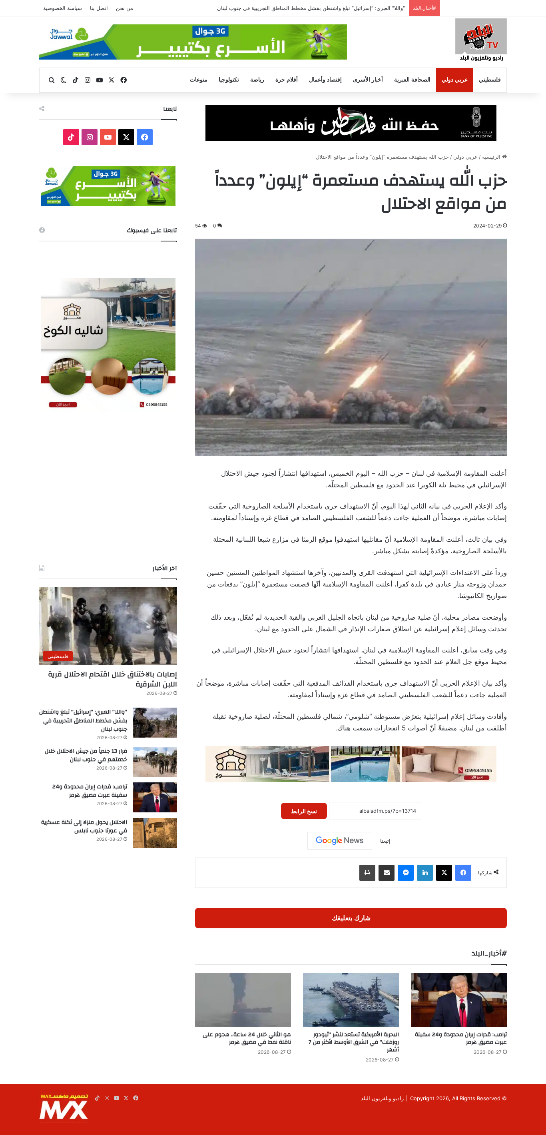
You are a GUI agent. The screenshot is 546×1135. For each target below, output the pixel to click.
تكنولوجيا (229, 80)
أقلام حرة (286, 80)
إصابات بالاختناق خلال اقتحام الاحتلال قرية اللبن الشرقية (112, 679)
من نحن (124, 8)
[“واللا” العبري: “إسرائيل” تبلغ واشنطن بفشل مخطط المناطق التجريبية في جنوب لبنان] (155, 723)
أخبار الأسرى (368, 80)
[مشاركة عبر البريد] (387, 873)
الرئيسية (492, 157)
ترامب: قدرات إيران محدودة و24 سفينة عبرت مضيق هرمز (461, 1038)
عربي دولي (455, 80)
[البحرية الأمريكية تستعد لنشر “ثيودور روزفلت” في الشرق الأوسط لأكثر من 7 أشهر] (351, 1000)
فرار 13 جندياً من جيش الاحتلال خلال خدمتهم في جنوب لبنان (339, 8)
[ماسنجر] (406, 873)
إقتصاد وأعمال (325, 80)
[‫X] (444, 873)
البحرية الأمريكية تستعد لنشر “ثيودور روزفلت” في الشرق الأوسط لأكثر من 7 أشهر (354, 1042)
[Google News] (339, 841)
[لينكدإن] (425, 873)
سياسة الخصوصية (62, 8)
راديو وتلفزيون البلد (382, 1098)
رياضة (257, 80)
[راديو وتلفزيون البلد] (481, 41)
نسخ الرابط (304, 811)
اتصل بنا (99, 8)
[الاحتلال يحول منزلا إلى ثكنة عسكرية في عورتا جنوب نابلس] (155, 833)
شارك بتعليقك (351, 918)
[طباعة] (367, 873)
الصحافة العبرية (412, 80)
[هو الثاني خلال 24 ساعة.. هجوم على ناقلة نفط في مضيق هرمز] (243, 1000)
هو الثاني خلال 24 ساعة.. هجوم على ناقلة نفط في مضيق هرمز (247, 1038)
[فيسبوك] (463, 873)
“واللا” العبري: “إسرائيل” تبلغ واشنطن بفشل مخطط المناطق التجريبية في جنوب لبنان (83, 720)
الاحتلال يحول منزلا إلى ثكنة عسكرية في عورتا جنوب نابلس (84, 826)
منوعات (198, 80)
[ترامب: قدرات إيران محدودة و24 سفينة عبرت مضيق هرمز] (459, 1000)
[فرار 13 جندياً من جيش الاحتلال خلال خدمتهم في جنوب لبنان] (155, 762)
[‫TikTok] (71, 137)
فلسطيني (490, 80)
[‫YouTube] (108, 137)
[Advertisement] (108, 488)
